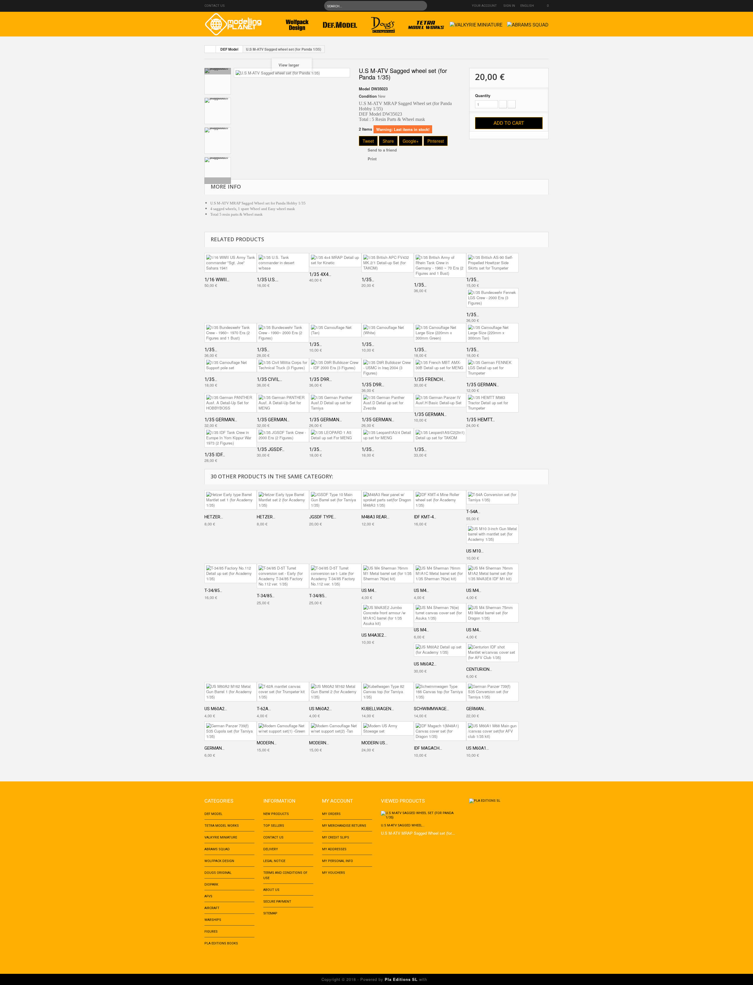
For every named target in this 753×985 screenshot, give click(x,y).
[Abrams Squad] (527, 23)
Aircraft (211, 908)
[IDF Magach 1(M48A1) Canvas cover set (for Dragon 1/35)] (440, 731)
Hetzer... (213, 517)
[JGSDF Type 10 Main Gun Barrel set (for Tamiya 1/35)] (335, 500)
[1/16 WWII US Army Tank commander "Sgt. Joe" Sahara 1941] (230, 262)
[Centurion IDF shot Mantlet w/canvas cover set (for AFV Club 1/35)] (492, 652)
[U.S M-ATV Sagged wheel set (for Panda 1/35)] (217, 81)
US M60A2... (425, 664)
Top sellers (273, 826)
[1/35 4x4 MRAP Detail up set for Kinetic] (335, 260)
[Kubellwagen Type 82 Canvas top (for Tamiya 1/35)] (387, 691)
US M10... (475, 551)
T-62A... (264, 708)
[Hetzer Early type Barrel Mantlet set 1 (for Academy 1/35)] (230, 500)
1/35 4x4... (320, 274)
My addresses (334, 849)
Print (372, 159)
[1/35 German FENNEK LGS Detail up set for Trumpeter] (492, 367)
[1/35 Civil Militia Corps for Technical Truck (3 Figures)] (283, 365)
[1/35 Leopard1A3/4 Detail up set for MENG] (387, 435)
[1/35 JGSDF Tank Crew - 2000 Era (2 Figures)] (283, 435)
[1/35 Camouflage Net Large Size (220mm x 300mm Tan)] (492, 332)
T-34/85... (213, 590)
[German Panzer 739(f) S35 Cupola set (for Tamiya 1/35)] (230, 731)
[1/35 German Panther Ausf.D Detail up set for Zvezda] (387, 402)
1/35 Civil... (269, 379)
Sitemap (270, 913)
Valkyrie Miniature (220, 837)
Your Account (484, 6)
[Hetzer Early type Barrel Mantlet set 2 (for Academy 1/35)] (283, 500)
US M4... (368, 590)
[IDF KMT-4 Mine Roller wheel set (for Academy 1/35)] (440, 500)
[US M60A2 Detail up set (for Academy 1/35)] (440, 650)
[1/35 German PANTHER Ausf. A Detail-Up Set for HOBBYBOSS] (230, 402)
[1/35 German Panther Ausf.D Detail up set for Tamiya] (335, 402)
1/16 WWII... (216, 279)
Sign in (509, 6)
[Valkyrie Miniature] (476, 23)
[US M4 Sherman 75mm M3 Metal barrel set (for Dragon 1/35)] (492, 613)
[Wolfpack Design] (297, 23)
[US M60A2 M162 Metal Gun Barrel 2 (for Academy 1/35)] (335, 691)
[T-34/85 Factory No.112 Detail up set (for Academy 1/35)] (230, 573)
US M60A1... (477, 748)
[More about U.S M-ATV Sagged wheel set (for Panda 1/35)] (420, 815)
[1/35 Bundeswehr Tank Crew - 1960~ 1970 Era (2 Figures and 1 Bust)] (230, 332)
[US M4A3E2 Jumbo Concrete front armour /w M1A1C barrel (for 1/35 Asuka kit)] (387, 615)
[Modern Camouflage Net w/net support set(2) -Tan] (335, 728)
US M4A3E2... (374, 635)
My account (337, 801)
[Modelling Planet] (233, 24)
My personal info (337, 861)
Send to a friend (382, 150)
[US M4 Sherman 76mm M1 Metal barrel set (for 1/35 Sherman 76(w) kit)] (387, 573)
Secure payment (277, 902)
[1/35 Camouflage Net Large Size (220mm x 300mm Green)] (440, 332)
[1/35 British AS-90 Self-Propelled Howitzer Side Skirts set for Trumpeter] (492, 262)
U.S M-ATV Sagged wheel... (403, 825)
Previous (217, 71)
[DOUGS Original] (383, 23)
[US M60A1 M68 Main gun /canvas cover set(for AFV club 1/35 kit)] (492, 731)
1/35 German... (482, 384)
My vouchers (333, 873)
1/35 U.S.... (267, 279)
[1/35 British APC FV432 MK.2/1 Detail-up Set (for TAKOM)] (387, 262)
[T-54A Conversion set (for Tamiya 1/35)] (492, 497)
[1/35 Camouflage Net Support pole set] (230, 365)
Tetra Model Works (221, 826)
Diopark (211, 884)
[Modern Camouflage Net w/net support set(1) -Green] (283, 728)
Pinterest (435, 141)
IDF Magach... (428, 748)
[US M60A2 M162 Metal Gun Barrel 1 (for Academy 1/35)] (230, 691)
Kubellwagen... (377, 708)
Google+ (411, 141)
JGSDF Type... (322, 517)
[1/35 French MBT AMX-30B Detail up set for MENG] (440, 365)
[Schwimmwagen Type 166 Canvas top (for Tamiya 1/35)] (440, 691)
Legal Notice (274, 861)
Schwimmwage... (431, 708)
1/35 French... (429, 379)
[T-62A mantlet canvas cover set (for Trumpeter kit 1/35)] (283, 691)
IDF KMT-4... (425, 517)
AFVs (208, 896)
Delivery (270, 849)
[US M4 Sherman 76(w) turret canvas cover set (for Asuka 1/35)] (440, 613)
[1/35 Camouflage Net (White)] (387, 330)
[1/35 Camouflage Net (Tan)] (335, 330)
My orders (331, 814)
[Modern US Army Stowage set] (387, 728)
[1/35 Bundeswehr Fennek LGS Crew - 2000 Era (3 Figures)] (492, 297)
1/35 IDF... (214, 454)
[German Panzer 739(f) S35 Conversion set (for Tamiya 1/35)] (492, 691)
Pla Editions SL (401, 979)
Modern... (266, 743)
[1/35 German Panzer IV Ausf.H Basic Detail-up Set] (440, 400)
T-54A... (473, 511)
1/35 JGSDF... (270, 449)
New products (276, 814)
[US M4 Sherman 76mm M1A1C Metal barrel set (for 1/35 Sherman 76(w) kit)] (440, 573)
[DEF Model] (340, 23)
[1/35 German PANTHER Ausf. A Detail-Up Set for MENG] (283, 402)
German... (476, 708)
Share (388, 141)
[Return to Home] (210, 49)
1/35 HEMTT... (480, 419)
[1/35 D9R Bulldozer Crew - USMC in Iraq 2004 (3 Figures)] (387, 367)
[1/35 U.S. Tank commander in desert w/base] (283, 262)
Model (364, 88)
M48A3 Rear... (375, 517)
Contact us (214, 6)
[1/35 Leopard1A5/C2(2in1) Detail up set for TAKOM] (440, 435)
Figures (211, 932)
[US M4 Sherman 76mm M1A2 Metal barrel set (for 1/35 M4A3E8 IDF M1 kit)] (492, 573)
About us (271, 890)
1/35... (367, 279)
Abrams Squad (217, 849)
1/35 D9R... (320, 379)
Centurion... (479, 669)
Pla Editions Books (221, 943)
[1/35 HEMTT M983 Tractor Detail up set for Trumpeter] (492, 402)
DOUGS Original (217, 873)
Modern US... (374, 743)
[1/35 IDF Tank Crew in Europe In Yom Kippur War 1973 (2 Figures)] (230, 437)
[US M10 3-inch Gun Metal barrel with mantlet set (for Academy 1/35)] (492, 534)
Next (217, 180)
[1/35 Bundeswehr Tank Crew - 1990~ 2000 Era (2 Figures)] (283, 332)
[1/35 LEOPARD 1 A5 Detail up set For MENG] (335, 435)
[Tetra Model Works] (426, 23)
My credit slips (335, 837)
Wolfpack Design (219, 861)
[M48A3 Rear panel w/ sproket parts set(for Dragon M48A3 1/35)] (387, 500)
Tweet (368, 141)
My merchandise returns (344, 826)
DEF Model (229, 49)
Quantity (482, 95)
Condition (368, 96)
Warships (212, 920)
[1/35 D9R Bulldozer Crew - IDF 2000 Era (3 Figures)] (335, 365)
